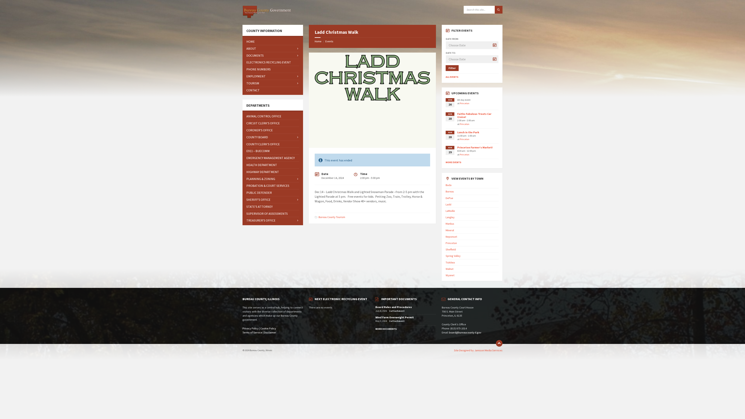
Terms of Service (252, 332)
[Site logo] (267, 17)
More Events (453, 162)
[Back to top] (499, 343)
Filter (452, 68)
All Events (452, 76)
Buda (448, 185)
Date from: (452, 38)
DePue (449, 198)
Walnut (449, 269)
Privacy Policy (251, 328)
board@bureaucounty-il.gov (465, 332)
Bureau (450, 191)
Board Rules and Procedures (393, 307)
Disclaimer (270, 332)
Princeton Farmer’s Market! (475, 147)
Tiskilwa (450, 262)
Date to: (451, 52)
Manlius (450, 223)
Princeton (464, 103)
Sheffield (451, 249)
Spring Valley (453, 256)
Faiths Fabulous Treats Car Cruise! (474, 115)
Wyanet (450, 275)
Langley (450, 217)
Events (329, 41)
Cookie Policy (268, 328)
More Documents (386, 328)
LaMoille (450, 211)
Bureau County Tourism (332, 217)
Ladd (448, 204)
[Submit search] (498, 10)
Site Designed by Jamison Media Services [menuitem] (478, 350)
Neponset (451, 236)
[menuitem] (272, 41)
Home (318, 41)
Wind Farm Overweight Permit (394, 317)
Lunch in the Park (468, 132)
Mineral (450, 230)
